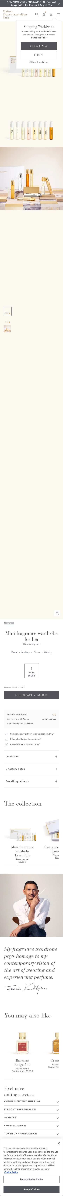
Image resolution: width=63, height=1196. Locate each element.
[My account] (43, 14)
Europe (38, 55)
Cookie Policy (11, 1172)
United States (38, 46)
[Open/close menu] (57, 15)
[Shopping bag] (51, 14)
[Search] (36, 14)
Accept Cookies (31, 1189)
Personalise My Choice (31, 1179)
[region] (31, 1167)
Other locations (38, 62)
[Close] (59, 3)
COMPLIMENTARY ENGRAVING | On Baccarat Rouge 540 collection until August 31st (31, 4)
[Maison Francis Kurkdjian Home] (15, 14)
